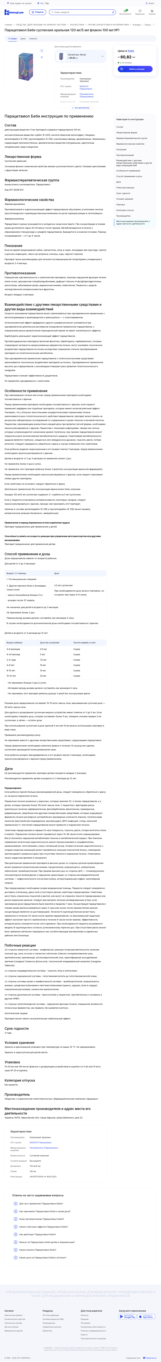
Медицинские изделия (14, 1331)
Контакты (84, 1315)
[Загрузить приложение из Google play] (127, 1316)
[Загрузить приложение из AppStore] (146, 1316)
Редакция (85, 1319)
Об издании (85, 1323)
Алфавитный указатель (52, 1327)
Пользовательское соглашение (93, 1339)
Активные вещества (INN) (53, 1319)
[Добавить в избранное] (41, 50)
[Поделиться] (41, 57)
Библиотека (47, 1331)
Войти (151, 3)
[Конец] (153, 24)
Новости (84, 1335)
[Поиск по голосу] (113, 12)
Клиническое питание (13, 1323)
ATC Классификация (51, 1315)
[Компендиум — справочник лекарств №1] (14, 12)
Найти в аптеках (136, 69)
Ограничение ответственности (93, 1327)
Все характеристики (82, 108)
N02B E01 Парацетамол (86, 87)
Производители (49, 1323)
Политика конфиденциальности (93, 1331)
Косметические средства (15, 1319)
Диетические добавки (13, 1315)
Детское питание (11, 1327)
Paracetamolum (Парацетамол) (87, 95)
